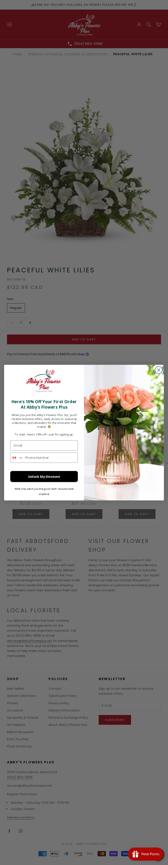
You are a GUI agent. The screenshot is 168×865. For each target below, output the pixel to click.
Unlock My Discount (44, 476)
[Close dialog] (158, 370)
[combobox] (16, 457)
